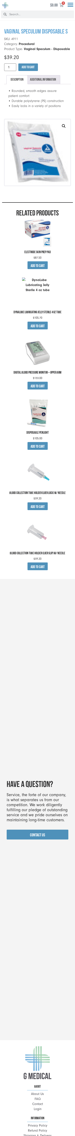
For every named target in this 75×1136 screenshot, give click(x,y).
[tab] (17, 79)
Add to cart (28, 67)
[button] (70, 5)
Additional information (43, 79)
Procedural (27, 44)
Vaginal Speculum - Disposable (47, 49)
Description (17, 79)
